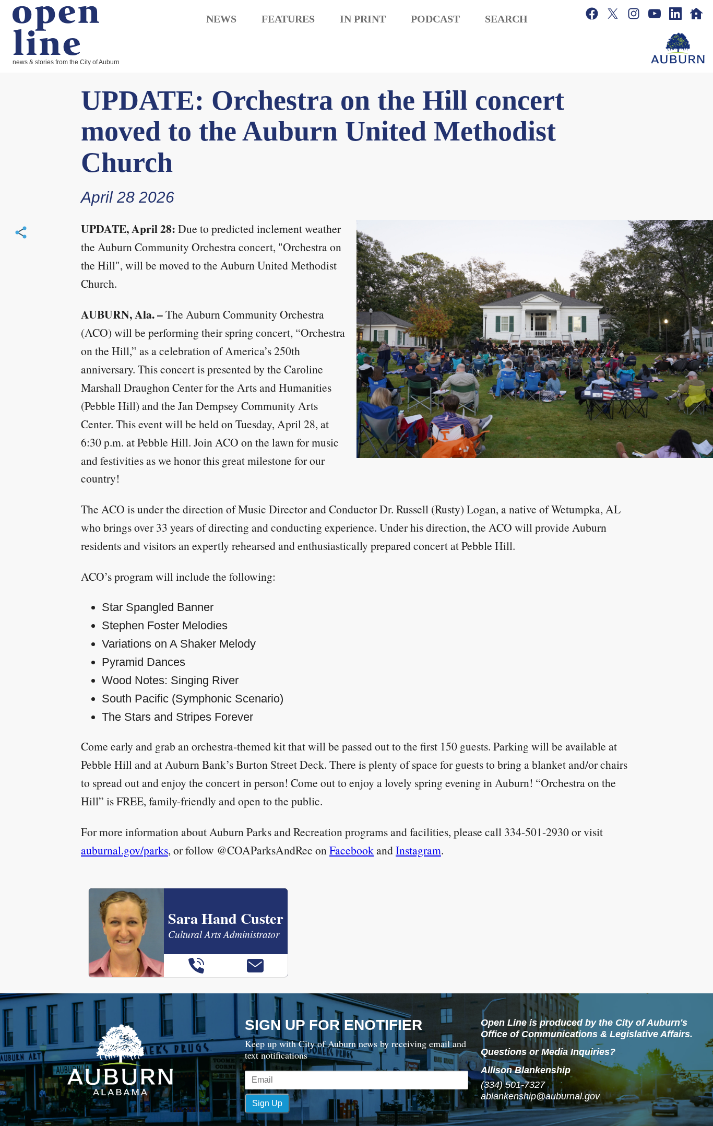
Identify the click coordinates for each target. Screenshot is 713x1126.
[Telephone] (196, 965)
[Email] (255, 965)
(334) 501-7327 (513, 1085)
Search (506, 19)
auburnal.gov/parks (124, 850)
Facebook (351, 850)
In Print (363, 19)
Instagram (418, 850)
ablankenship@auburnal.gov (540, 1096)
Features (288, 19)
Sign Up (267, 1103)
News (221, 19)
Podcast (435, 19)
